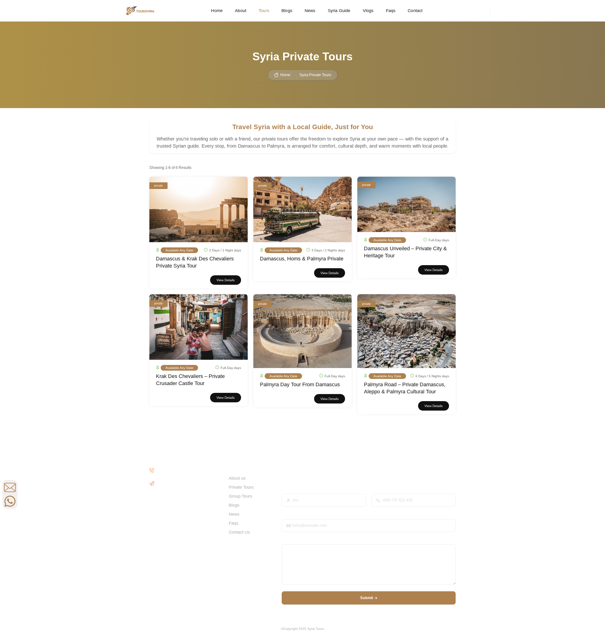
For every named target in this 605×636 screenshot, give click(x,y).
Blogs (286, 10)
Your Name (290, 489)
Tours (264, 10)
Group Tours (240, 496)
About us (237, 478)
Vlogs (368, 10)
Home (217, 10)
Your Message (293, 540)
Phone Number (383, 489)
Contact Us (239, 532)
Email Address (293, 515)
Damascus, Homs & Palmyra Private (301, 259)
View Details (225, 280)
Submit (366, 598)
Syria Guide (339, 10)
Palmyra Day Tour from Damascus (300, 384)
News (310, 10)
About (240, 10)
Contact (415, 10)
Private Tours (241, 487)
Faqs (391, 10)
